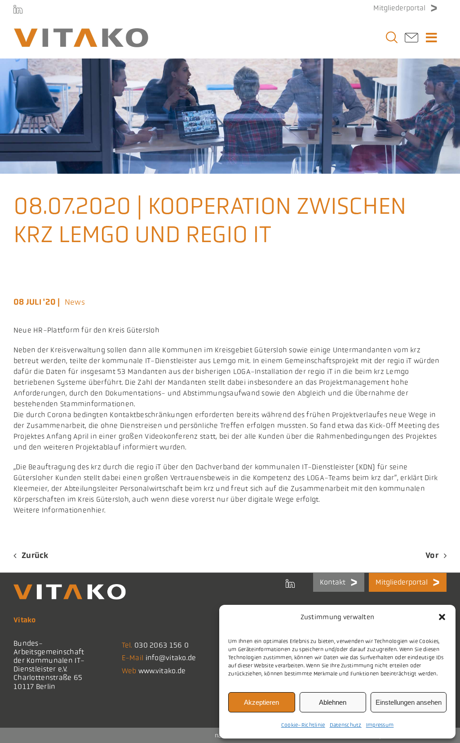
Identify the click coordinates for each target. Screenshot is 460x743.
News (75, 301)
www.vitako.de (162, 670)
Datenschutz (346, 725)
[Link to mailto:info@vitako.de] (411, 40)
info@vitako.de (171, 657)
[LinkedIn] (17, 9)
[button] (442, 616)
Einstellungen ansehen (409, 702)
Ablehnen (332, 702)
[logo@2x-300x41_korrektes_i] (80, 32)
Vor (431, 555)
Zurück (35, 555)
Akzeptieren (261, 702)
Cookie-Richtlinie (303, 725)
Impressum (380, 725)
